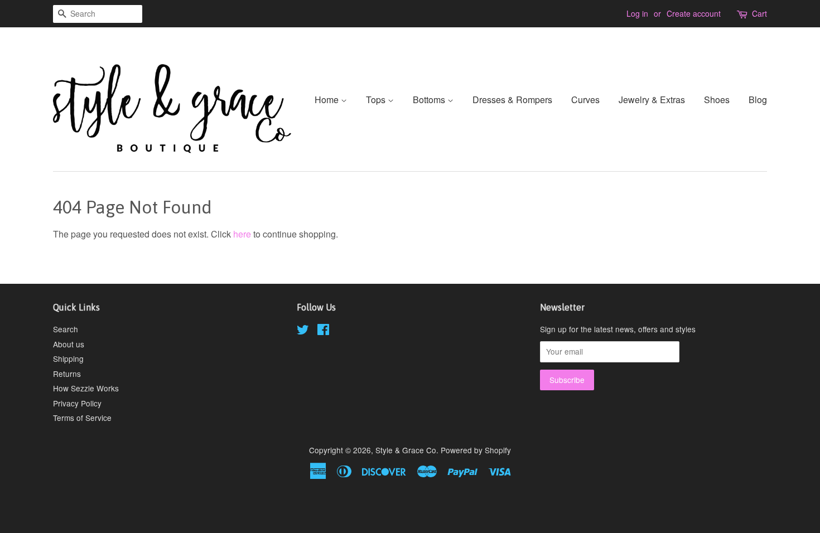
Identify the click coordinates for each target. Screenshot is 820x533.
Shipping (68, 358)
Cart (759, 13)
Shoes (717, 99)
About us (68, 344)
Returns (67, 373)
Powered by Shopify (476, 450)
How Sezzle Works (86, 388)
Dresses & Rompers (512, 99)
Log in (637, 13)
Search (65, 329)
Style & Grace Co (405, 450)
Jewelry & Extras (652, 99)
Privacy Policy (77, 403)
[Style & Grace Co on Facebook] (323, 331)
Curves (585, 99)
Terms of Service (82, 417)
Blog (758, 99)
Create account (694, 13)
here (242, 233)
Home (328, 99)
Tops (377, 99)
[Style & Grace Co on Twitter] (303, 331)
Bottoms (430, 99)
